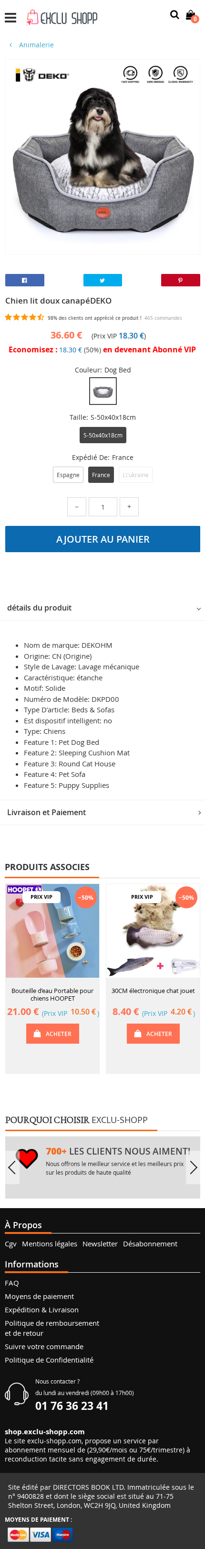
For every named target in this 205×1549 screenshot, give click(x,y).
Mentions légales (49, 1243)
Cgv (11, 1243)
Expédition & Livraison (42, 1309)
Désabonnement (150, 1243)
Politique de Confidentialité (49, 1359)
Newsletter (100, 1243)
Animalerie (35, 44)
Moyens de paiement (39, 1296)
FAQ (12, 1282)
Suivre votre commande (44, 1346)
